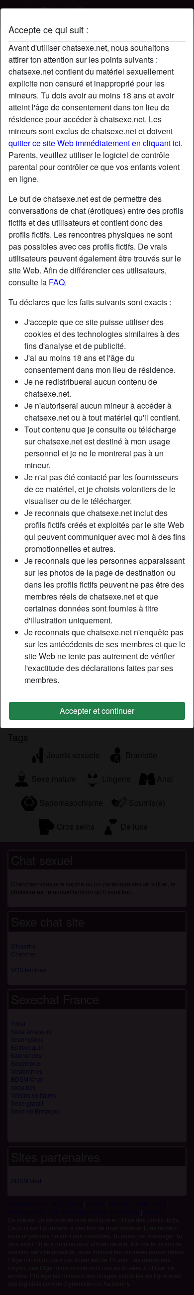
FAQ (57, 282)
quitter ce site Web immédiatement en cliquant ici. (95, 143)
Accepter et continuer (97, 710)
